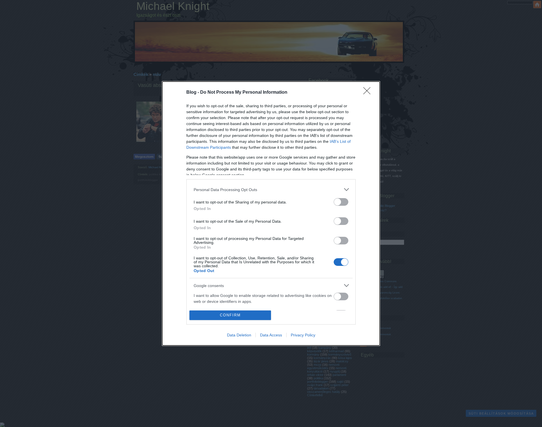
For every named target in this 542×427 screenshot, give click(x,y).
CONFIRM (230, 315)
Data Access (271, 335)
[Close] (368, 92)
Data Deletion (239, 335)
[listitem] (271, 189)
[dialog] (271, 213)
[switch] (341, 202)
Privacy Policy (303, 335)
